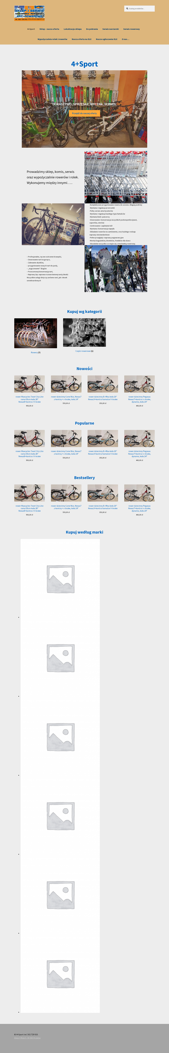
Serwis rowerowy (131, 29)
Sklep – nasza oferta (49, 29)
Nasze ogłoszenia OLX (106, 39)
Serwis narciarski (110, 29)
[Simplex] (88, 973)
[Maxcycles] (88, 815)
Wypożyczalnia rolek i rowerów (52, 39)
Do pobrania (92, 29)
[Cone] (88, 657)
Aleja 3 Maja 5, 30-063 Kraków (27, 1038)
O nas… (125, 39)
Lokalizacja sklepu (73, 29)
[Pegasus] (88, 894)
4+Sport (31, 29)
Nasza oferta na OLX (81, 39)
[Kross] (88, 736)
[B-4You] (88, 578)
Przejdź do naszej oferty (84, 113)
